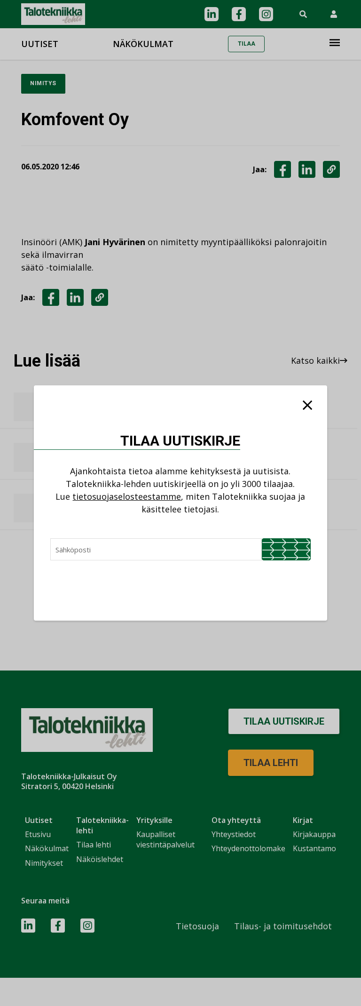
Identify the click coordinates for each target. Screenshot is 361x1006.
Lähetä (286, 549)
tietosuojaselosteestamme (126, 496)
